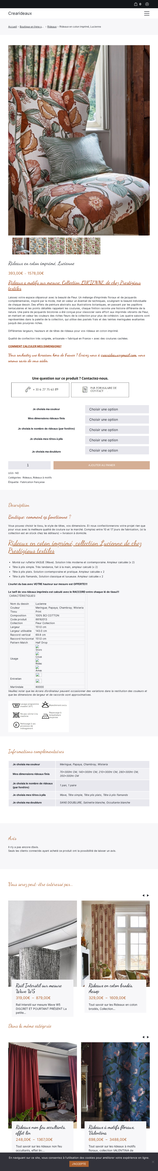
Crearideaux (20, 13)
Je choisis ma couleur (46, 409)
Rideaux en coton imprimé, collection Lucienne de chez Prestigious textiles (75, 547)
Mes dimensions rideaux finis (46, 418)
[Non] (153, 1162)
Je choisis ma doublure (46, 451)
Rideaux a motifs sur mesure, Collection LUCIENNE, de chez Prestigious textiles (74, 285)
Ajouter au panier (101, 465)
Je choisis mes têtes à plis (46, 438)
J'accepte (79, 1163)
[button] (14, 51)
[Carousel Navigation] (79, 896)
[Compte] (147, 4)
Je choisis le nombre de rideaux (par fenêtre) (46, 428)
